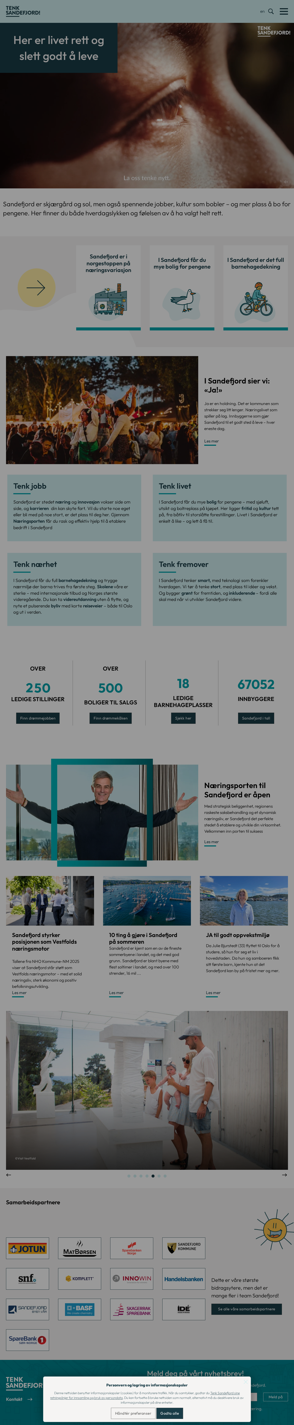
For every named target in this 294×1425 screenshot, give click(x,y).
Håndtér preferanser (133, 1413)
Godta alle (169, 1413)
